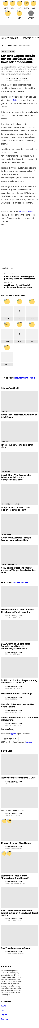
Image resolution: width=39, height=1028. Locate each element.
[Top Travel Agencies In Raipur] (19, 935)
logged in (13, 734)
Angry (26, 8)
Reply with (10, 739)
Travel (16, 504)
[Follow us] (31, 22)
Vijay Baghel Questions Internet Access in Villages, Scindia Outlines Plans (18, 570)
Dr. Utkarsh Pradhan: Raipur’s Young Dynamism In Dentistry (19, 681)
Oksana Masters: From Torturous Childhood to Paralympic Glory (17, 610)
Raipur (16, 100)
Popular (4, 1015)
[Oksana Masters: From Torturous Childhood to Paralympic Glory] (19, 596)
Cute (6, 8)
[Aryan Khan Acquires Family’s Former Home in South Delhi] (19, 524)
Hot (2, 1010)
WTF (19, 18)
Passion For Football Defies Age (16, 693)
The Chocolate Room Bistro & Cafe (18, 777)
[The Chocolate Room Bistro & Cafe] (19, 764)
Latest (31, 18)
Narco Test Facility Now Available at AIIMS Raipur (9, 37)
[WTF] (9, 853)
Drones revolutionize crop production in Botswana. (19, 718)
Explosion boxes (25, 211)
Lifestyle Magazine (9, 564)
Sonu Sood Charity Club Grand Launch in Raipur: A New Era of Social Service (19, 913)
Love (19, 8)
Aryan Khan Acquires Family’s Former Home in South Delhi (16, 539)
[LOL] (4, 821)
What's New (6, 534)
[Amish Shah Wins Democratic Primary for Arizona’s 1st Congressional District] (19, 462)
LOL (12, 8)
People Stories (20, 582)
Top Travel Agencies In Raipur (16, 948)
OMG (33, 8)
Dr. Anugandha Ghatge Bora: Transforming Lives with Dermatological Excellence (15, 646)
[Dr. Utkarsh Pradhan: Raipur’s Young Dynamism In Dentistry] (19, 667)
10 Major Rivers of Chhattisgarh (16, 843)
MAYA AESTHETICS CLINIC (14, 810)
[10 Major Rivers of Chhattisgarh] (19, 830)
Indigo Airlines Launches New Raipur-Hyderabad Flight (15, 508)
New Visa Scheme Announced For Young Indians (17, 705)
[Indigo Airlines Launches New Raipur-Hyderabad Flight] (19, 494)
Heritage (5, 411)
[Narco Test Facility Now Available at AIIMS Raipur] (10, 30)
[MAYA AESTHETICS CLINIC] (19, 797)
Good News (6, 471)
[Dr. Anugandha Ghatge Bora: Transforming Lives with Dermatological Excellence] (19, 630)
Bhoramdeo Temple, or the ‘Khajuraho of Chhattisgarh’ (15, 877)
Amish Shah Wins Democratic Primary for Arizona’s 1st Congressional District (16, 477)
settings (29, 742)
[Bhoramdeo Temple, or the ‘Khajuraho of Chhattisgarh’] (19, 862)
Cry (7, 18)
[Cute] (9, 821)
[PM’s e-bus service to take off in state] (19, 431)
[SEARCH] (36, 22)
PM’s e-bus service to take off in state (17, 446)
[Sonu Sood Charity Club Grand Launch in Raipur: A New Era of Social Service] (19, 897)
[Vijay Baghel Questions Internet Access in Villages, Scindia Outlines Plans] (19, 555)
